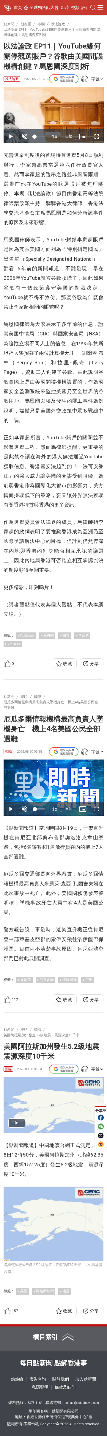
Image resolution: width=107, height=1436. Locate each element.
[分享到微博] (101, 1144)
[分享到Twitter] (101, 1135)
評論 (85, 7)
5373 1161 (35, 1402)
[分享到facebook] (101, 1118)
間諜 (66, 635)
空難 (88, 980)
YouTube (14, 644)
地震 (66, 1291)
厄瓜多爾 (47, 980)
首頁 (18, 7)
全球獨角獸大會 (44, 7)
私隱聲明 (40, 1387)
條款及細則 (65, 1387)
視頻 (75, 7)
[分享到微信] (101, 1126)
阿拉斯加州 (45, 1291)
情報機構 (69, 980)
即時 (65, 7)
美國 (23, 1291)
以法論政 (12, 79)
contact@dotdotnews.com (82, 1402)
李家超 (83, 635)
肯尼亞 (25, 980)
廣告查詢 (37, 1379)
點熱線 (17, 1379)
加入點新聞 (85, 1379)
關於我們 (60, 1379)
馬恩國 (48, 635)
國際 (8, 751)
